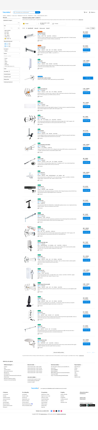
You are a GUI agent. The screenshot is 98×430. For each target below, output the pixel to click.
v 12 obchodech (85, 313)
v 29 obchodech (85, 62)
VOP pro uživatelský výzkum (27, 405)
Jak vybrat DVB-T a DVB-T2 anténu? (44, 78)
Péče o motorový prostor (8, 371)
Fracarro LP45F (40, 158)
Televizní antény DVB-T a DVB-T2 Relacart (34, 369)
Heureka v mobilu (25, 396)
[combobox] (24, 12)
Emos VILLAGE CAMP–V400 (43, 242)
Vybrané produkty (55, 365)
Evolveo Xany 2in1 (41, 270)
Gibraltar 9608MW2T (54, 369)
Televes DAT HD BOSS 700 (42, 88)
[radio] (3, 43)
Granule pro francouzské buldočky (10, 380)
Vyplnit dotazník (82, 399)
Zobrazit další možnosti (9, 66)
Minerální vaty (6, 372)
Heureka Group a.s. (44, 414)
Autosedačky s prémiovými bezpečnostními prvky (12, 375)
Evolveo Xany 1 (40, 102)
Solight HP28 (40, 298)
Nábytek (75, 375)
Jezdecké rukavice (7, 369)
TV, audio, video (14, 15)
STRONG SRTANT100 (41, 33)
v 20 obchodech (85, 341)
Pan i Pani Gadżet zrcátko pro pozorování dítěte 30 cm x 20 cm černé (61, 366)
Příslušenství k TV (30, 15)
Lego (75, 372)
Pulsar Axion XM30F (54, 374)
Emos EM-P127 (40, 228)
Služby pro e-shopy (44, 397)
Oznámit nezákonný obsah (7, 405)
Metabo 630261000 (54, 371)
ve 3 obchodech (85, 215)
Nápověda (43, 407)
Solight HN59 (40, 256)
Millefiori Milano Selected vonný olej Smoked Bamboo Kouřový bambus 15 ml (61, 372)
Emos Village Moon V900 (42, 340)
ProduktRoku (63, 397)
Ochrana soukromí (25, 402)
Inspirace (62, 400)
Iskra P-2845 (40, 326)
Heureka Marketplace (45, 399)
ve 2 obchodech (85, 131)
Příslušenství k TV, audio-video (22, 15)
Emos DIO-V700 (40, 200)
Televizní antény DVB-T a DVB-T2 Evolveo (34, 371)
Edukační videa (44, 405)
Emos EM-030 (40, 312)
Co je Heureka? (5, 394)
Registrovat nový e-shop (45, 396)
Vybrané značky (30, 365)
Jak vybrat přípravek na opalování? (33, 380)
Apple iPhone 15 (77, 366)
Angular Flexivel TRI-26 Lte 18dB (44, 284)
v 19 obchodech (85, 271)
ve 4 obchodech (85, 145)
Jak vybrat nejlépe (31, 377)
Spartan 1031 (53, 368)
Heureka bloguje (6, 402)
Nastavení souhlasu (25, 400)
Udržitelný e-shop (64, 402)
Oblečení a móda (77, 377)
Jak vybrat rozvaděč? (31, 382)
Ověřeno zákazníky (64, 394)
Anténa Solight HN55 (41, 47)
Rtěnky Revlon (6, 377)
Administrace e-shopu (45, 394)
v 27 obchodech (85, 173)
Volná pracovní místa (6, 399)
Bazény (75, 369)
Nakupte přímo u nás (25, 399)
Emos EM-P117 (40, 116)
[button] (10, 23)
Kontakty (4, 396)
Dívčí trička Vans (7, 374)
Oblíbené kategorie (8, 365)
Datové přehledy (44, 402)
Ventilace (5, 366)
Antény (35, 15)
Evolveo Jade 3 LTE (41, 172)
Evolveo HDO (40, 61)
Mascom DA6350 (41, 130)
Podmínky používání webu (61, 414)
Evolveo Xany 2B (41, 186)
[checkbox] (3, 30)
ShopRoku (62, 396)
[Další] (94, 352)
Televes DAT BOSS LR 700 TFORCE (44, 144)
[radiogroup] (11, 45)
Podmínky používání (6, 397)
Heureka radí (24, 397)
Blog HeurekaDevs (6, 404)
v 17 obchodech (85, 229)
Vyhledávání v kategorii (7, 20)
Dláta (5, 368)
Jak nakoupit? (24, 394)
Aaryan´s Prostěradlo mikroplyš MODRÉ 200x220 (59, 375)
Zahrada (75, 374)
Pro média (4, 400)
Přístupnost (5, 407)
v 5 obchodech (85, 90)
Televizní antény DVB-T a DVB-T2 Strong (34, 368)
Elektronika (9, 15)
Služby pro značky (44, 400)
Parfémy (75, 368)
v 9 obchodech (85, 33)
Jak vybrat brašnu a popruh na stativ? (34, 379)
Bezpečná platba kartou (26, 404)
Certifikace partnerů (64, 399)
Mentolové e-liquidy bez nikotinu (9, 378)
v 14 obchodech (85, 47)
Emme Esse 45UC (41, 214)
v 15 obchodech (85, 118)
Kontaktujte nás (83, 393)
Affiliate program (44, 404)
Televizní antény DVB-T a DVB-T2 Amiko (34, 366)
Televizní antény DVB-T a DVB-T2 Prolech (34, 372)
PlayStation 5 (76, 371)
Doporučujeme (77, 365)
